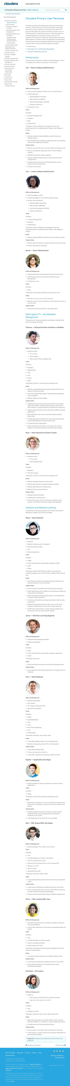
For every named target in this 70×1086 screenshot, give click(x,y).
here (12, 1081)
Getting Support (11, 43)
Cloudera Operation (10, 64)
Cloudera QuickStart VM (11, 50)
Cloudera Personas (12, 22)
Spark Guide (8, 84)
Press (39, 1052)
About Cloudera (10, 1052)
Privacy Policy (59, 1058)
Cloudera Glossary (10, 86)
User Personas (55, 1038)
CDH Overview (10, 24)
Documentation (10, 1055)
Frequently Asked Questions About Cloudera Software (11, 39)
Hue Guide (8, 76)
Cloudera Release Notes (11, 45)
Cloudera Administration (11, 58)
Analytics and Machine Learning (37, 51)
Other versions (32, 10)
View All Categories (10, 17)
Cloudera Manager (10, 52)
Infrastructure (31, 46)
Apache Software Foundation (14, 1068)
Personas (37, 1038)
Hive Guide (8, 74)
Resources (20, 1052)
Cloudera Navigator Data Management (13, 31)
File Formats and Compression (9, 69)
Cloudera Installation (10, 54)
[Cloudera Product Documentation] (11, 4)
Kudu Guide (8, 80)
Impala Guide (8, 78)
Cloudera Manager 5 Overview (12, 27)
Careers (34, 1052)
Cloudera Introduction (13, 14)
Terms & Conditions (57, 1055)
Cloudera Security (10, 66)
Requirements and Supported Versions (10, 47)
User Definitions (45, 1038)
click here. (9, 1070)
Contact (27, 1052)
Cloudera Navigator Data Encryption (13, 34)
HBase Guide (8, 72)
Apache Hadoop (35, 1064)
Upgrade (7, 56)
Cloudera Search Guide (11, 82)
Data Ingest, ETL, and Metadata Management (40, 49)
